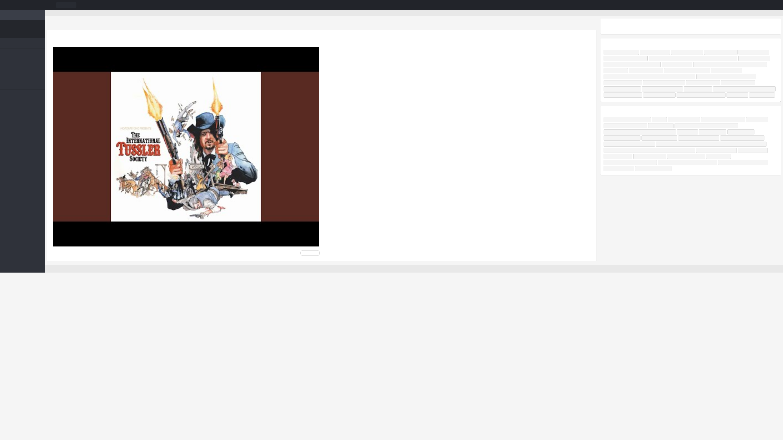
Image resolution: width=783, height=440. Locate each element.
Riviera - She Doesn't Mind (728, 101)
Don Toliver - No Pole (755, 144)
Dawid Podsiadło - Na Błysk (723, 52)
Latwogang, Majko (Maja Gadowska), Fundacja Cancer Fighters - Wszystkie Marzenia (651, 82)
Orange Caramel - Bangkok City (723, 168)
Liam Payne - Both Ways (675, 180)
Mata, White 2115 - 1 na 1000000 (690, 101)
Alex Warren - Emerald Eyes (743, 88)
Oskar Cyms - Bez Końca (619, 64)
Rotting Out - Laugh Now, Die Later (726, 162)
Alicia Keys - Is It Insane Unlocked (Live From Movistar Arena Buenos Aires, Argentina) (653, 162)
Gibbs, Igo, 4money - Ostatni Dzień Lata (628, 76)
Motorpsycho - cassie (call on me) (77, 13)
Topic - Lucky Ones (691, 107)
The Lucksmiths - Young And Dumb (706, 150)
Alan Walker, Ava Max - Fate (707, 88)
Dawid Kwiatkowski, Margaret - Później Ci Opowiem (667, 64)
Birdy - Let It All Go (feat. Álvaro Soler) (652, 138)
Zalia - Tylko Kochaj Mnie (757, 52)
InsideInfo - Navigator (724, 144)
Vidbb (22, 5)
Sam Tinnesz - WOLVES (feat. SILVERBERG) (630, 156)
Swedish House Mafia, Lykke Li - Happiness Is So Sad (731, 82)
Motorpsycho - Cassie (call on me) (91, 38)
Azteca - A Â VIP (616, 138)
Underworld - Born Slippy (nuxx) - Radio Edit (631, 180)
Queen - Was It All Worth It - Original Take (630, 131)
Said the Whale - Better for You (712, 180)
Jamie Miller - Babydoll (702, 95)
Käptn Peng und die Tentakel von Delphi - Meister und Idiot (739, 138)
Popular (16, 33)
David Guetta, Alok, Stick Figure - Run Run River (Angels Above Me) (642, 70)
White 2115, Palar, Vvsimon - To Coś (667, 88)
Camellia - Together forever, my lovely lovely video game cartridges (644, 144)
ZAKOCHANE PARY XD (619, 168)
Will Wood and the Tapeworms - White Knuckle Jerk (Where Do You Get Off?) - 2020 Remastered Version (716, 156)
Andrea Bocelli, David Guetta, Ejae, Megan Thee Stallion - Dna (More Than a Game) (699, 58)
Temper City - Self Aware (715, 64)
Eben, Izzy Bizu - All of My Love (623, 95)
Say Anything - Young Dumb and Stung (754, 150)
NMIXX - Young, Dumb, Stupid (664, 150)
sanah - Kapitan (667, 107)
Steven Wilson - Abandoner (684, 168)
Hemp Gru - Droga (757, 168)
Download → (309, 253)
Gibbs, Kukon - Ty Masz (656, 52)
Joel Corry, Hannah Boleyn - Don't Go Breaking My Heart (637, 101)
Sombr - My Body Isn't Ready (622, 52)
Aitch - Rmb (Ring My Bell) (689, 52)
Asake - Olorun (697, 144)
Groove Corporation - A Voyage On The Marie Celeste (695, 174)
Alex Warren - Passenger (668, 76)
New (14, 24)
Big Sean (664, 131)
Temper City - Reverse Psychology (665, 95)
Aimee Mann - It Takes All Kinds (624, 150)
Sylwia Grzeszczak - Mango (726, 70)
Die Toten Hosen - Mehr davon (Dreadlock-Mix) (633, 174)
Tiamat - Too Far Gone (650, 168)
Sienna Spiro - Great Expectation (624, 88)
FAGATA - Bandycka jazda (690, 131)
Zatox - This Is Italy (689, 138)
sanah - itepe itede (695, 70)
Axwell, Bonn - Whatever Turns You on (627, 58)
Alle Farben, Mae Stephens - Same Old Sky (629, 107)
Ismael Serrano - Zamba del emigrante (731, 131)
